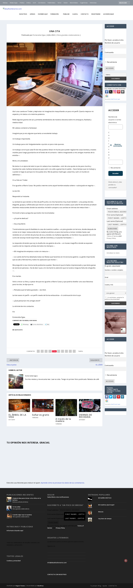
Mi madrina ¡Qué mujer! (106, 505)
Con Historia (41, 3)
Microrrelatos (74, 3)
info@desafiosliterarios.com (57, 563)
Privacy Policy (111, 238)
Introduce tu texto (113, 253)
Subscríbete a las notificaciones (58, 497)
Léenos (32, 14)
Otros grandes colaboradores (68, 35)
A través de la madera (63, 420)
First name (115, 215)
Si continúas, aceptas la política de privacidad (114, 298)
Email (106, 277)
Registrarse (95, 14)
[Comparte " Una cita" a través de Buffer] (62, 351)
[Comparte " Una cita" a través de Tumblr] (50, 351)
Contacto (85, 14)
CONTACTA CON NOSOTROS (56, 574)
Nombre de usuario (112, 43)
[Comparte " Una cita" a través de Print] (74, 351)
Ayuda (105, 586)
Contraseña (109, 52)
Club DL (75, 14)
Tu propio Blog (95, 586)
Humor (66, 3)
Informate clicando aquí (15, 530)
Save (55, 351)
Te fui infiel (16, 507)
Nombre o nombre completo (114, 270)
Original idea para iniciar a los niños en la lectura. (26, 499)
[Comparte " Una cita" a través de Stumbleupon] (66, 351)
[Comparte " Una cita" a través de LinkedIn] (59, 351)
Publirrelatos (51, 3)
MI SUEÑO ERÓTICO (104, 498)
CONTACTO (112, 586)
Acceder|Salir (108, 14)
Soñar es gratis (40, 414)
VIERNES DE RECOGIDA (85, 415)
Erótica (29, 3)
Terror (59, 3)
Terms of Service (112, 236)
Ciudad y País (109, 285)
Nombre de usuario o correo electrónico (114, 120)
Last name (115, 221)
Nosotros (23, 14)
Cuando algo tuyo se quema (22, 515)
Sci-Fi (34, 3)
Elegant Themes (20, 585)
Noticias (5, 3)
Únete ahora (112, 182)
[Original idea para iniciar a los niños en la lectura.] (9, 499)
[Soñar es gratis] (43, 405)
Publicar (66, 14)
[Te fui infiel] (9, 508)
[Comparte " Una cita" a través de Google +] (46, 351)
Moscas (100, 512)
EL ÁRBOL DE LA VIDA (17, 415)
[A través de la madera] (66, 407)
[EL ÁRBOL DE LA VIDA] (19, 405)
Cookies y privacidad (14, 561)
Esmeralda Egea (39, 35)
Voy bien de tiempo (104, 519)
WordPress (40, 585)
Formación (54, 14)
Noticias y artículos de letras (20, 502)
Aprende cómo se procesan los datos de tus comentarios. (63, 483)
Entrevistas (93, 3)
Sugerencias (84, 3)
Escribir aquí (43, 14)
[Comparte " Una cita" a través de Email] (70, 351)
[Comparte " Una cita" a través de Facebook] (38, 351)
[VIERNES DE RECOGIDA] (89, 405)
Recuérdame (112, 62)
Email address (112, 208)
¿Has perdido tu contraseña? (115, 185)
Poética (22, 3)
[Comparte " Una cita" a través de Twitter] (42, 351)
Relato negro (14, 3)
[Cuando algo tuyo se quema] (9, 516)
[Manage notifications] (125, 560)
